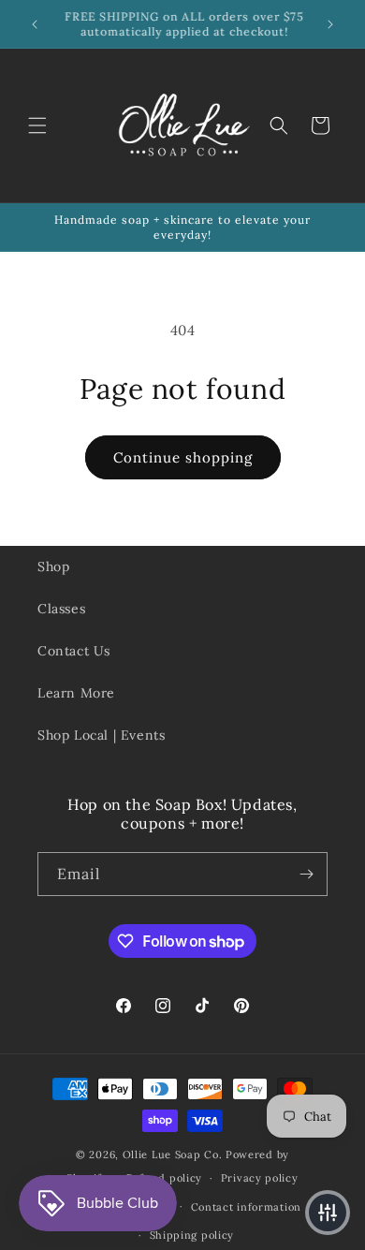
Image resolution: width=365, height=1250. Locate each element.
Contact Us (73, 650)
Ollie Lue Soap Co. (173, 1154)
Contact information (246, 1206)
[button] (37, 125)
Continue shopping (183, 457)
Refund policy (164, 1177)
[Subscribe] (306, 874)
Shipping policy (192, 1235)
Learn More (76, 692)
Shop (53, 566)
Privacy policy (260, 1177)
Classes (61, 608)
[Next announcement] (330, 24)
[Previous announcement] (34, 24)
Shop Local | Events (101, 735)
